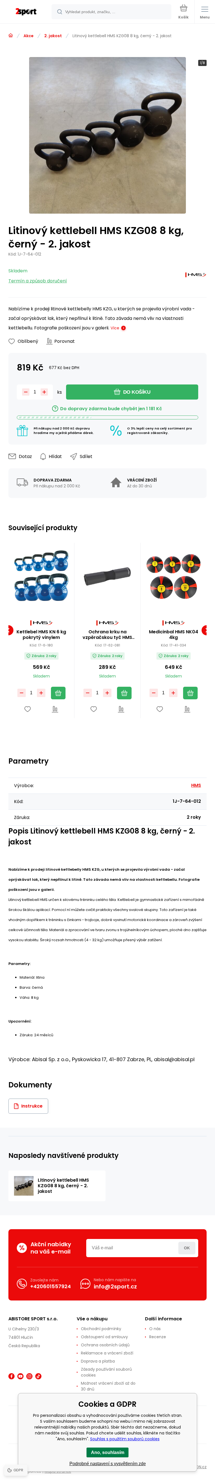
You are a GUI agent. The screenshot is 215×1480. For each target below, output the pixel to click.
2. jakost (53, 36)
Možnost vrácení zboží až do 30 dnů (108, 1386)
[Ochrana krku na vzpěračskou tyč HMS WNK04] (107, 575)
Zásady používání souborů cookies (106, 1372)
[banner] (26, 12)
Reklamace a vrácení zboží (107, 1353)
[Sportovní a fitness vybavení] (10, 35)
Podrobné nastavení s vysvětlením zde (107, 1463)
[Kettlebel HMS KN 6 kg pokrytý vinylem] (41, 575)
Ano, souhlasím (107, 1452)
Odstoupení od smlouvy (104, 1337)
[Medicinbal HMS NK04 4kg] (173, 575)
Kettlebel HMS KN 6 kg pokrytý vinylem (41, 634)
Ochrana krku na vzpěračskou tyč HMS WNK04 (107, 634)
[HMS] (196, 276)
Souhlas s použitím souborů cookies (125, 1439)
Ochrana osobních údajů (105, 1345)
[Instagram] (29, 1376)
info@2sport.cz (115, 1286)
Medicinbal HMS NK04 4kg (173, 634)
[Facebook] (11, 1376)
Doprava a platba (98, 1361)
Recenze (157, 1337)
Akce (29, 36)
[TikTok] (38, 1376)
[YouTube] (20, 1376)
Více (115, 328)
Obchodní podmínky (101, 1329)
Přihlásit (186, 1248)
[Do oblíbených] (27, 709)
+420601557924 (50, 1286)
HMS (196, 785)
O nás (155, 1329)
